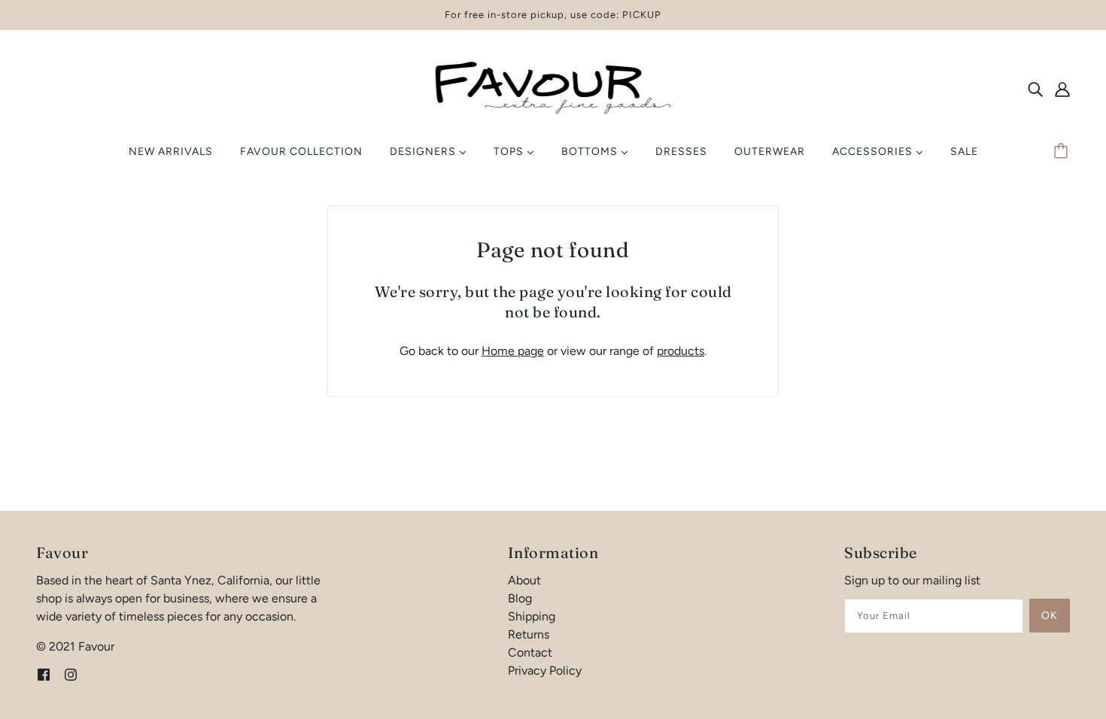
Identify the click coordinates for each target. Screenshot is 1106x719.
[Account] (1062, 89)
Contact (530, 652)
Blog (520, 598)
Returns (528, 634)
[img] (1035, 89)
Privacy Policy (545, 670)
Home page (513, 351)
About (524, 580)
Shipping (531, 616)
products (680, 351)
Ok (1049, 615)
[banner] (553, 87)
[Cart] (1063, 152)
